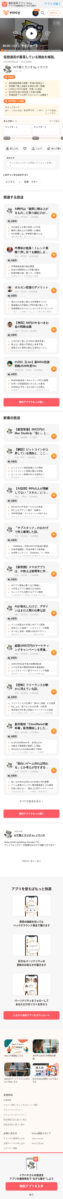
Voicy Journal (37, 1138)
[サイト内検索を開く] (42, 13)
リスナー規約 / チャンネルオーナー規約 (21, 1105)
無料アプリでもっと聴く (31, 402)
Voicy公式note (38, 1143)
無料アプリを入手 (31, 1186)
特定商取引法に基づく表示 (15, 1120)
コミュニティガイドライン (15, 1115)
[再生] (54, 216)
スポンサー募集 (10, 1148)
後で (31, 1194)
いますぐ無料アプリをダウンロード (31, 1015)
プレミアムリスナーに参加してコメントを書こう (31, 164)
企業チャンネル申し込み (14, 1143)
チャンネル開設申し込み (14, 1138)
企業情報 (7, 1100)
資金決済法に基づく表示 (14, 1125)
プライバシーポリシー (13, 1110)
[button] (31, 33)
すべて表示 (54, 121)
